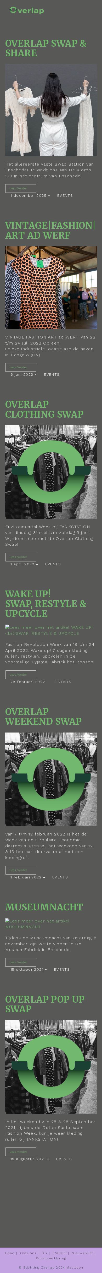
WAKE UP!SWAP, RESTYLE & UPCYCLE (46, 604)
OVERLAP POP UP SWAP (45, 1004)
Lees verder (23, 187)
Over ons (28, 1253)
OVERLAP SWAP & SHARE (46, 48)
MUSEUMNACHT (44, 907)
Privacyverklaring (51, 1258)
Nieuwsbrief (82, 1253)
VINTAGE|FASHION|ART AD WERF (50, 230)
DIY (45, 1253)
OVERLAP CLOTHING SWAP (44, 409)
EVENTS (65, 195)
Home (10, 1253)
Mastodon (74, 1267)
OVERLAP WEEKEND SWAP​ (43, 716)
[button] (86, 8)
